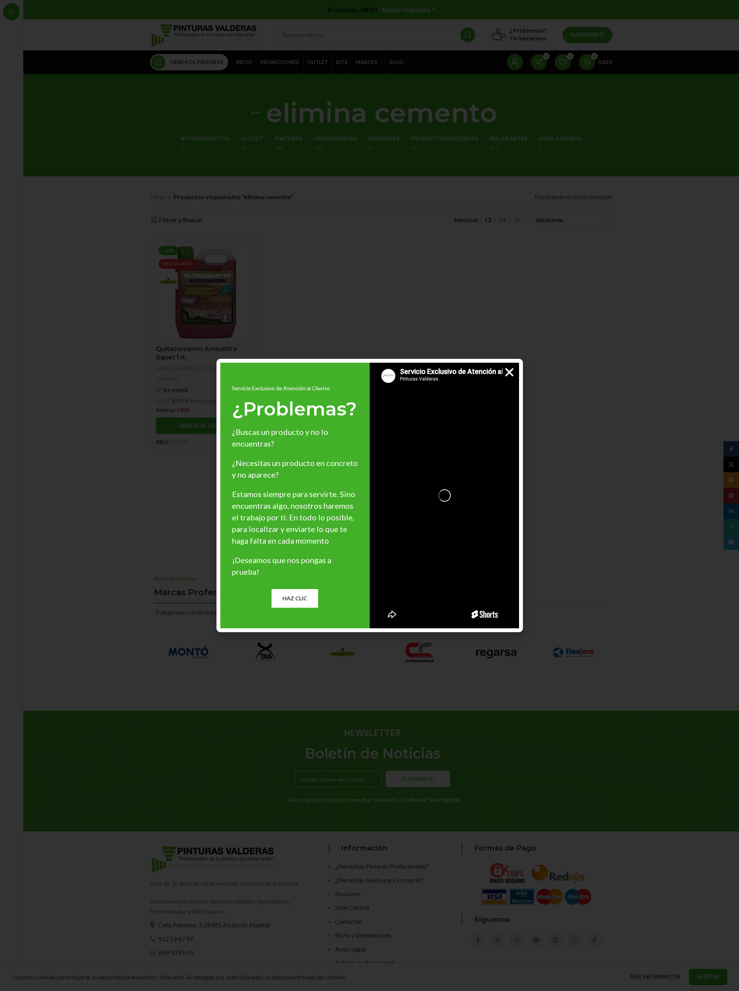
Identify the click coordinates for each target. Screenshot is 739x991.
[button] (509, 372)
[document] (369, 495)
